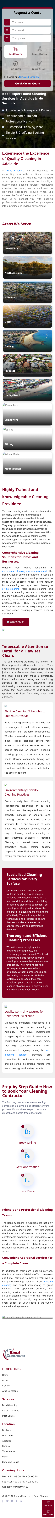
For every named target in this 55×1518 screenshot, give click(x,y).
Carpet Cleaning (10, 1410)
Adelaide (6, 1440)
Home (5, 1375)
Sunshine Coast (10, 1462)
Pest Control (8, 1415)
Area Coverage (10, 1390)
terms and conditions (29, 77)
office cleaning (11, 588)
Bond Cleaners (15, 170)
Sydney (6, 1446)
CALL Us (27, 1341)
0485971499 (17, 622)
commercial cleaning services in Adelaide (25, 571)
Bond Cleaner (41, 1496)
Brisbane (6, 1430)
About (5, 1380)
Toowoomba (8, 1451)
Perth (5, 1456)
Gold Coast (8, 1435)
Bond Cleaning (9, 1405)
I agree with (23, 77)
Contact (6, 1385)
